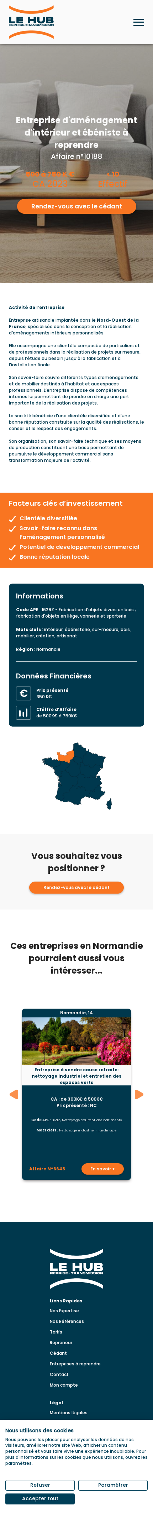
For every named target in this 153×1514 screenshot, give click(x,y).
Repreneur (61, 1343)
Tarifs (56, 1332)
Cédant (58, 1353)
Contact (59, 1374)
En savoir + (102, 1169)
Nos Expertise (64, 1311)
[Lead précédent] (14, 1094)
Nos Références (67, 1321)
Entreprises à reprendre (75, 1364)
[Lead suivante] (139, 1094)
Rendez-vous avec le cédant (76, 206)
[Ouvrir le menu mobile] (138, 22)
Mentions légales (69, 1413)
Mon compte (64, 1385)
